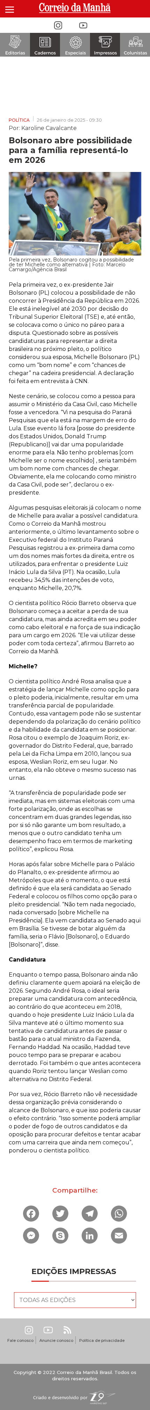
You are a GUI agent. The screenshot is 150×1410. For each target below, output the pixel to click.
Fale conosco (20, 1340)
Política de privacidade (102, 1340)
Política (19, 120)
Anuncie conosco (56, 1340)
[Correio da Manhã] (75, 8)
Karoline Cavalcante (49, 127)
